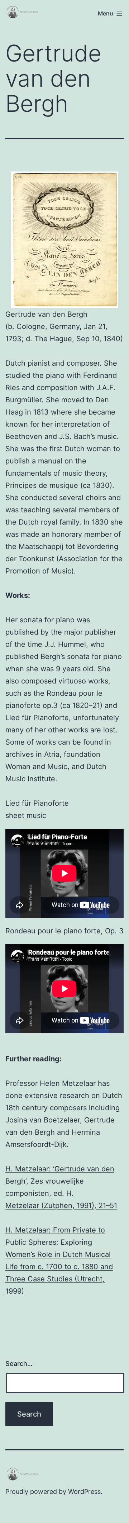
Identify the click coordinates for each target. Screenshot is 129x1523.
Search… (19, 1363)
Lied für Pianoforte (37, 803)
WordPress (84, 1491)
